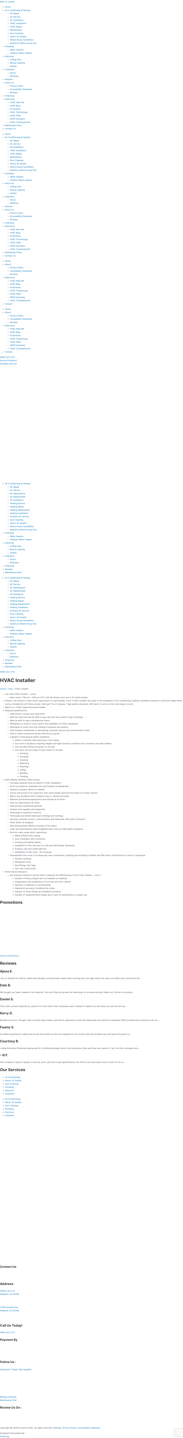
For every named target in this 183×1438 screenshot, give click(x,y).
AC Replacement (18, 496)
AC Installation (17, 20)
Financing (9, 95)
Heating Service (17, 503)
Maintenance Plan (13, 125)
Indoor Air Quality (18, 36)
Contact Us (10, 128)
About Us (9, 82)
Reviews (9, 79)
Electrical (9, 56)
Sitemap (57, 1428)
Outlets (13, 66)
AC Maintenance (17, 493)
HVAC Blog (15, 105)
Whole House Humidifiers (22, 40)
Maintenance (16, 30)
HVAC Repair (16, 26)
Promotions (15, 109)
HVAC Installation (18, 23)
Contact (9, 304)
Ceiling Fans (15, 59)
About (8, 264)
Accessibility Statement (21, 89)
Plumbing (9, 46)
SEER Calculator (17, 119)
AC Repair (14, 13)
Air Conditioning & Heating (17, 10)
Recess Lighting (17, 63)
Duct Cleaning (16, 33)
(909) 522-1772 (7, 357)
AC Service (15, 17)
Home (8, 7)
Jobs (10, 689)
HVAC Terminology (19, 112)
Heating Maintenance (20, 510)
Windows (14, 76)
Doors (13, 73)
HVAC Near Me (17, 102)
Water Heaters (16, 49)
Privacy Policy (16, 86)
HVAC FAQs (15, 115)
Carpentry (9, 69)
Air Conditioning (12, 1077)
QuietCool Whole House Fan (23, 43)
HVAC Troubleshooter (20, 122)
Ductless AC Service (19, 516)
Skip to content (7, 1)
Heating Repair (17, 506)
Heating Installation (19, 513)
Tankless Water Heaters (21, 53)
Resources (10, 99)
